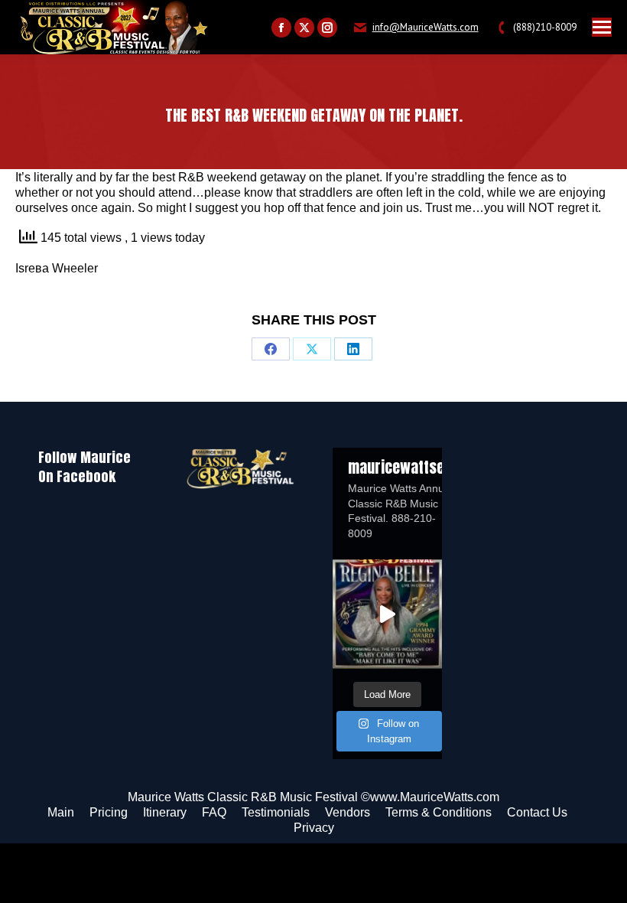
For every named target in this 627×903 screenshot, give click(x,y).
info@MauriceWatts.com (425, 27)
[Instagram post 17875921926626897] (387, 614)
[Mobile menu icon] (602, 27)
